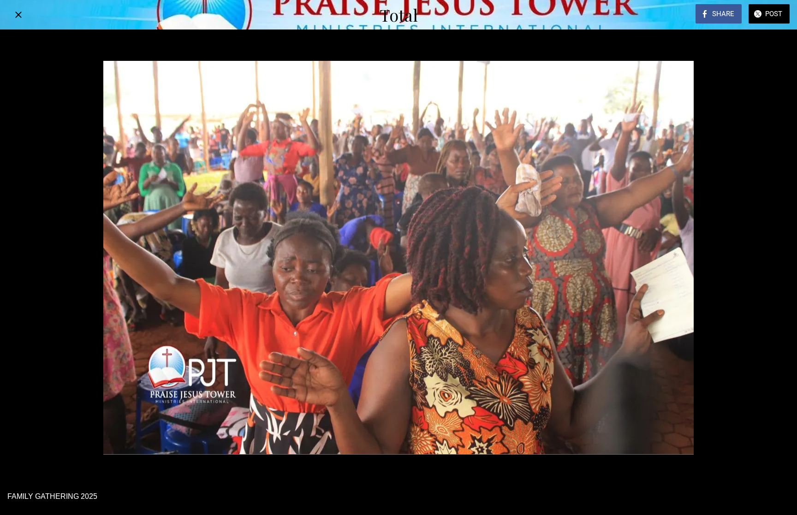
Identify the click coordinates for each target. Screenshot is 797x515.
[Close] (18, 14)
